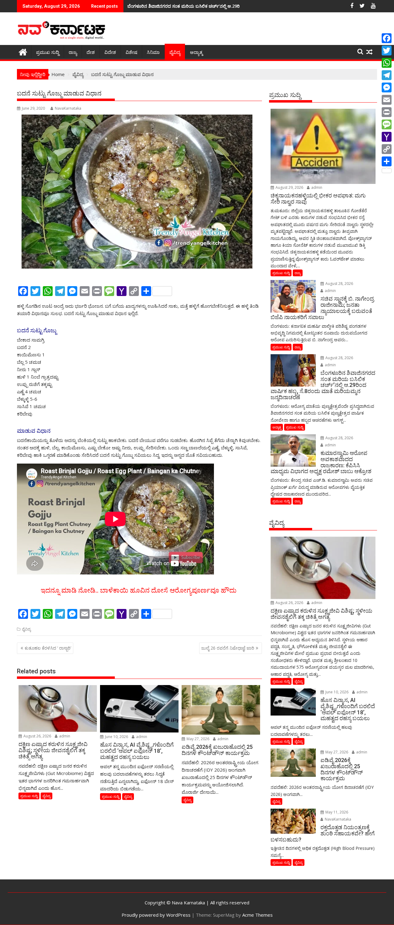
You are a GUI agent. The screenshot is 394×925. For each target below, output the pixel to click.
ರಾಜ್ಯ (73, 52)
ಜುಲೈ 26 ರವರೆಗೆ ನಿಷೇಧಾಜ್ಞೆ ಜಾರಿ (227, 648)
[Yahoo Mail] (386, 137)
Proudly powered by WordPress (156, 915)
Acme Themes (257, 915)
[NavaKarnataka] (23, 51)
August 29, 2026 (289, 187)
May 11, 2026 (336, 812)
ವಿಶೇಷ (131, 52)
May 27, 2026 (197, 738)
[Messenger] (386, 87)
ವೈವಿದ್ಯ (174, 52)
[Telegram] (386, 75)
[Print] (386, 112)
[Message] (386, 124)
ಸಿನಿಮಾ (153, 52)
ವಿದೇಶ (110, 52)
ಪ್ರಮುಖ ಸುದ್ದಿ (47, 52)
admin (64, 736)
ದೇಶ (90, 52)
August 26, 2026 (36, 736)
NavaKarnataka (68, 108)
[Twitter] (386, 50)
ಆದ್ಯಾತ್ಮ (196, 52)
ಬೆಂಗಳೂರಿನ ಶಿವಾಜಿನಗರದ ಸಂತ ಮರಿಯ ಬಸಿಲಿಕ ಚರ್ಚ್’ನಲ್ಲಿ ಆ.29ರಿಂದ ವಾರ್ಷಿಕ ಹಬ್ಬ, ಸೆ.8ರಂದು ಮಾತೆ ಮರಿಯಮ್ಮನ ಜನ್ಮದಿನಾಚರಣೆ (235, 6)
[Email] (386, 100)
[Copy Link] (386, 149)
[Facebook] (386, 38)
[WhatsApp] (386, 63)
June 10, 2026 (116, 736)
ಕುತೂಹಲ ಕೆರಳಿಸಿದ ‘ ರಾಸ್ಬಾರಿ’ (48, 648)
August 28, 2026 (338, 283)
